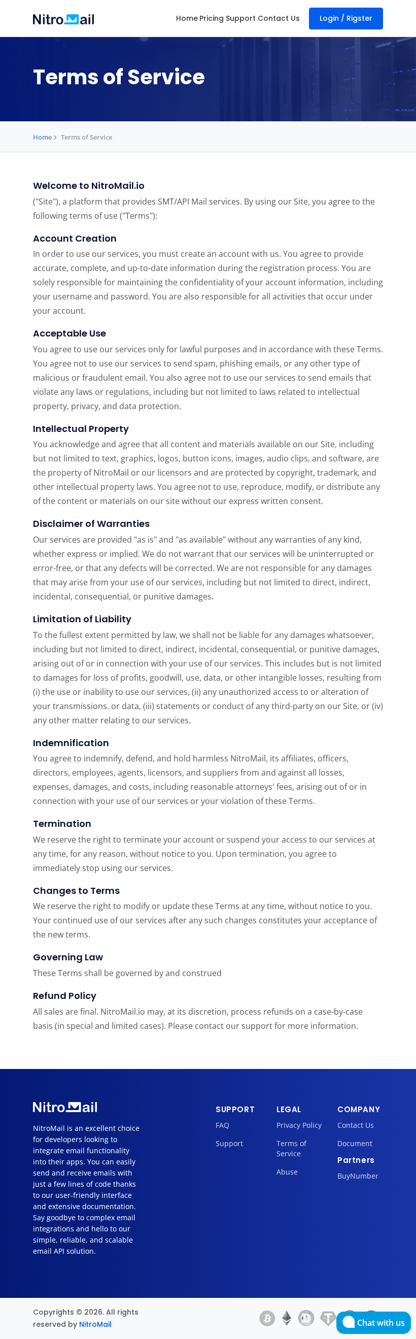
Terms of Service (291, 1148)
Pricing (211, 18)
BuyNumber (357, 1176)
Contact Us (279, 18)
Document (354, 1143)
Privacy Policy (299, 1125)
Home (187, 18)
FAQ (222, 1125)
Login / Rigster (346, 18)
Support (241, 18)
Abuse (287, 1172)
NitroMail (95, 1324)
